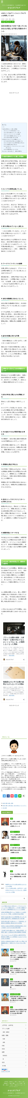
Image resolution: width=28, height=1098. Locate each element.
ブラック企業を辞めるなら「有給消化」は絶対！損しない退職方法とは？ (18, 837)
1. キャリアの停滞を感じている (12, 130)
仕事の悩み (10, 805)
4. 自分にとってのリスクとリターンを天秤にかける (15, 147)
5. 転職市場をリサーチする (12, 149)
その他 (11, 1085)
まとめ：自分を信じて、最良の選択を (12, 151)
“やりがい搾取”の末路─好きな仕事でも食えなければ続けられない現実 (18, 863)
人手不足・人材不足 (8, 1081)
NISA (20, 1081)
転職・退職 (10, 803)
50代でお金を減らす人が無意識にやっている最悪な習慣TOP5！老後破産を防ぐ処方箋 (13, 917)
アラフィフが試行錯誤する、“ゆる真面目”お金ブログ (14, 1093)
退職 (6, 803)
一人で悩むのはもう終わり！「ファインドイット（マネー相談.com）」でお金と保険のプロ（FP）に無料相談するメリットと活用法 (13, 907)
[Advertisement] (14, 108)
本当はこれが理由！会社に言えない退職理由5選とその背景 (18, 876)
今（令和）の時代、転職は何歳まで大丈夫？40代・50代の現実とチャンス (18, 824)
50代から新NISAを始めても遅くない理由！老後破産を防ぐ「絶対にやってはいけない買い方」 (14, 943)
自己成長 (5, 808)
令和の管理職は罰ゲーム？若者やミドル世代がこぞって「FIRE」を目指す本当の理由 (13, 913)
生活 (7, 1085)
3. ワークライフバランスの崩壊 (13, 134)
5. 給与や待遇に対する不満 (12, 137)
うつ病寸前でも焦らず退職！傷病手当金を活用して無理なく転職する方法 (18, 850)
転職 (4, 803)
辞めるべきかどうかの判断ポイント (12, 139)
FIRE (16, 1081)
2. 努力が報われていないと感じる (13, 132)
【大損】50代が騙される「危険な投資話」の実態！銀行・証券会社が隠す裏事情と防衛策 (13, 931)
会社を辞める (17, 805)
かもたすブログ (14, 8)
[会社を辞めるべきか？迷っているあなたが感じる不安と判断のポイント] (16, 795)
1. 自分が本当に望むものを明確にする (14, 141)
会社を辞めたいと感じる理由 (10, 129)
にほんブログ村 (5, 1071)
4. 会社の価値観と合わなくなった (13, 135)
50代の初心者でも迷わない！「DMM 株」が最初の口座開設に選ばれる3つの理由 (13, 922)
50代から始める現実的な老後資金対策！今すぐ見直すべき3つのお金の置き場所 (13, 926)
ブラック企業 (19, 1083)
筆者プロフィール (18, 1085)
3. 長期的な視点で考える (11, 144)
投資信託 (6, 1083)
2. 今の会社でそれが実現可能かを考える (15, 142)
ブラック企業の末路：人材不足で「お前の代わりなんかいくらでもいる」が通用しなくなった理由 (15, 890)
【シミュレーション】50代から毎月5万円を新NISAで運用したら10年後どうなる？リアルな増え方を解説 (14, 936)
